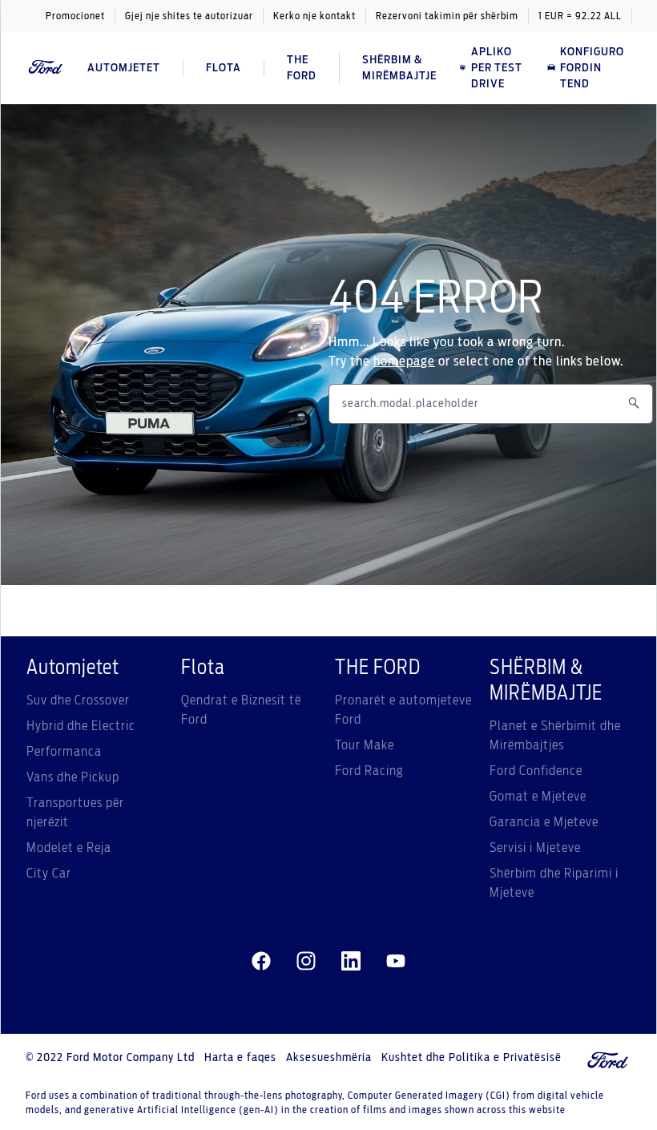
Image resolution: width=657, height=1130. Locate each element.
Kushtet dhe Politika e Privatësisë (471, 1057)
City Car (48, 873)
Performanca (64, 751)
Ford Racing (369, 771)
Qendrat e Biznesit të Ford (241, 710)
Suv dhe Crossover (78, 700)
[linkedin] (351, 961)
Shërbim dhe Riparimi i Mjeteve (554, 883)
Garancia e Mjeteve (544, 822)
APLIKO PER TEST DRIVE (496, 68)
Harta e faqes (240, 1057)
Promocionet (75, 16)
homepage (404, 361)
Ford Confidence (536, 771)
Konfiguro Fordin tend (592, 68)
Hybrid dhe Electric (80, 726)
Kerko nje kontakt (314, 16)
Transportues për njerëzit (75, 813)
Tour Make (364, 745)
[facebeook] (261, 961)
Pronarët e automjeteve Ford (403, 710)
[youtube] (395, 961)
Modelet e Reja (68, 847)
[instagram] (306, 961)
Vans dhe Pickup (72, 777)
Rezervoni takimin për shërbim (447, 16)
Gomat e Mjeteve (538, 796)
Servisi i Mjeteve (535, 847)
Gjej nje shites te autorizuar (189, 16)
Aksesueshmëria (329, 1057)
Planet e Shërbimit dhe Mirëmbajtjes (555, 736)
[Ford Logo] (45, 68)
